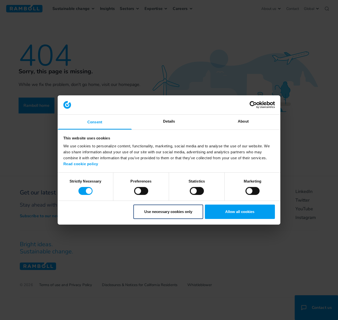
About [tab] (243, 121)
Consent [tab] (94, 122)
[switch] (141, 191)
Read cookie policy (80, 164)
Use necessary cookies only (168, 212)
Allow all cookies (239, 212)
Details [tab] (169, 121)
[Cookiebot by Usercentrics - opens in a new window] (253, 104)
